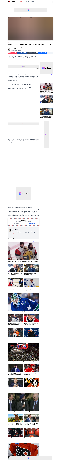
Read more (13, 233)
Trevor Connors (11, 49)
